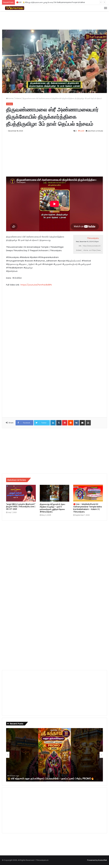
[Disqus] (54, 558)
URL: (80, 246)
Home (10, 98)
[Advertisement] (54, 20)
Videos (18, 98)
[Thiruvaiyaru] (14, 8)
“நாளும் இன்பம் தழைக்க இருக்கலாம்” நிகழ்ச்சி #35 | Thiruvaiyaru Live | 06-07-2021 (20, 506)
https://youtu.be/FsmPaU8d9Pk (36, 284)
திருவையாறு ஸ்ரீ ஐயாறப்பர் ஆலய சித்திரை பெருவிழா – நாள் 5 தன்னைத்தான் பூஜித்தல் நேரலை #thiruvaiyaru (52, 508)
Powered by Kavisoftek (97, 860)
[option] (54, 754)
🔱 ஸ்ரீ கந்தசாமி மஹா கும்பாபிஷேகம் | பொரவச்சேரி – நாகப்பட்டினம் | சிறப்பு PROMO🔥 (50, 778)
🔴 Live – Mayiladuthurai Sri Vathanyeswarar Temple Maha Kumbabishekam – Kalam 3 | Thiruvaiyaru (87, 508)
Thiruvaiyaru (93, 238)
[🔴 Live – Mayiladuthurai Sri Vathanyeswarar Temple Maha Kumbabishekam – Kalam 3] (88, 493)
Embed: (79, 250)
